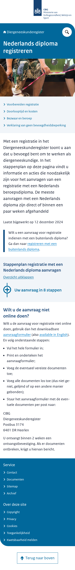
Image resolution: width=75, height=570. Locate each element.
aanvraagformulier (17, 334)
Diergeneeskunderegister (25, 32)
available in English (53, 334)
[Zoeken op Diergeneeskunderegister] (67, 32)
